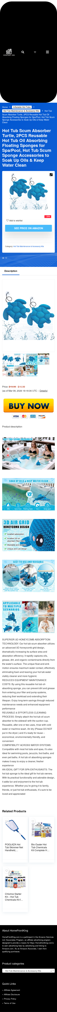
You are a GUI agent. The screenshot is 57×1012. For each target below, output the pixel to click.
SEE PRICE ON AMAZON (28, 228)
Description (10, 271)
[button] (47, 52)
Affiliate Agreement (12, 990)
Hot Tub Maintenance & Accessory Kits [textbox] (28, 970)
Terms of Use (9, 1003)
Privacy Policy (10, 998)
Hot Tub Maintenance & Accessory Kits (21, 110)
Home (5, 107)
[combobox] (28, 971)
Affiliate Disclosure (12, 994)
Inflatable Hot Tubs (22, 107)
